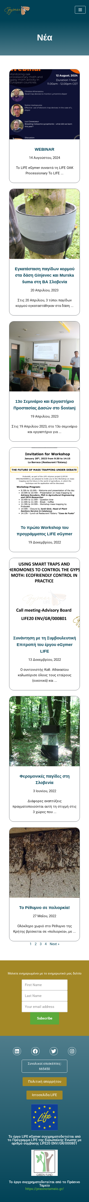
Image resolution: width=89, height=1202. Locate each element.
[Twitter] (54, 1051)
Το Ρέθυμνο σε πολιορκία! (44, 907)
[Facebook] (35, 1051)
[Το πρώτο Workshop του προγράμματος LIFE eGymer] (44, 483)
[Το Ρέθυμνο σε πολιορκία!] (44, 863)
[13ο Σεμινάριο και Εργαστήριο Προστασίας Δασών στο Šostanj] (44, 356)
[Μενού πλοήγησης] (80, 10)
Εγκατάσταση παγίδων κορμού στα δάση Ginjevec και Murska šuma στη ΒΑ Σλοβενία (44, 275)
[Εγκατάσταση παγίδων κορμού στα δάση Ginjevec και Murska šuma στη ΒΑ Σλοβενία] (44, 224)
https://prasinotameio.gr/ (44, 1189)
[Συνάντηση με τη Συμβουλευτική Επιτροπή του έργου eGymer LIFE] (44, 593)
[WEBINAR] (44, 104)
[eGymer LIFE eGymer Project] (17, 9)
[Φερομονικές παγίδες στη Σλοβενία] (44, 731)
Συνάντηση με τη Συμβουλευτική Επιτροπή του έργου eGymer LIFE (44, 645)
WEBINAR (44, 149)
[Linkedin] (17, 1051)
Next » (54, 944)
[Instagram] (72, 1051)
